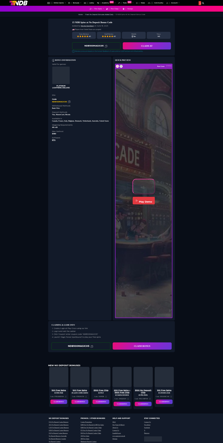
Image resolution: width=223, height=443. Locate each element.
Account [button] (174, 3)
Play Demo (145, 202)
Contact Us (115, 430)
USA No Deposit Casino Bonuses (58, 422)
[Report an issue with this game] (117, 66)
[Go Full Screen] (121, 66)
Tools (127, 3)
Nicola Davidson (87, 26)
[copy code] (106, 45)
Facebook (147, 427)
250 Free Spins (85, 436)
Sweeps (130, 9)
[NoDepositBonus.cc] (18, 3)
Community (158, 3)
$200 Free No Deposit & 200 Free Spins (92, 425)
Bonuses (76, 3)
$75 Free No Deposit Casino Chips (91, 430)
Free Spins (98, 9)
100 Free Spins (85, 439)
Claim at (146, 46)
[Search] (203, 3)
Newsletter (147, 425)
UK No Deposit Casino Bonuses (58, 433)
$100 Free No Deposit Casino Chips (91, 427)
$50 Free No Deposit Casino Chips (91, 433)
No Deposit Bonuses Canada (57, 439)
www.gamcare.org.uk (118, 436)
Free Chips (115, 9)
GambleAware (116, 433)
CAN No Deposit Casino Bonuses (59, 427)
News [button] (143, 3)
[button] (144, 186)
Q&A (114, 422)
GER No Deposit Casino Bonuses (59, 430)
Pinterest (146, 433)
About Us (115, 427)
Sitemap (114, 439)
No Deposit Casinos (55, 441)
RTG (54, 140)
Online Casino (59, 3)
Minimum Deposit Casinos (89, 441)
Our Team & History (118, 425)
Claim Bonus (142, 346)
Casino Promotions (86, 422)
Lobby (91, 3)
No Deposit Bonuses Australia (58, 436)
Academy (107, 3)
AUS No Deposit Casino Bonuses (59, 425)
